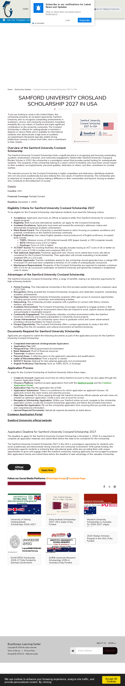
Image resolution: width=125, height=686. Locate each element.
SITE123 (20, 654)
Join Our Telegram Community (22, 20)
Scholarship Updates (23, 89)
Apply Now (47, 470)
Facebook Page (77, 478)
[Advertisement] (62, 46)
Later (67, 20)
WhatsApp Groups (56, 478)
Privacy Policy (29, 650)
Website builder (32, 654)
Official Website (19, 468)
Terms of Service (14, 650)
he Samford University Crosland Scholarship (26, 483)
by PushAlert (39, 23)
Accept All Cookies (111, 680)
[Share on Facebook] (104, 486)
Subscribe (110, 650)
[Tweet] (109, 486)
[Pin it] (114, 486)
